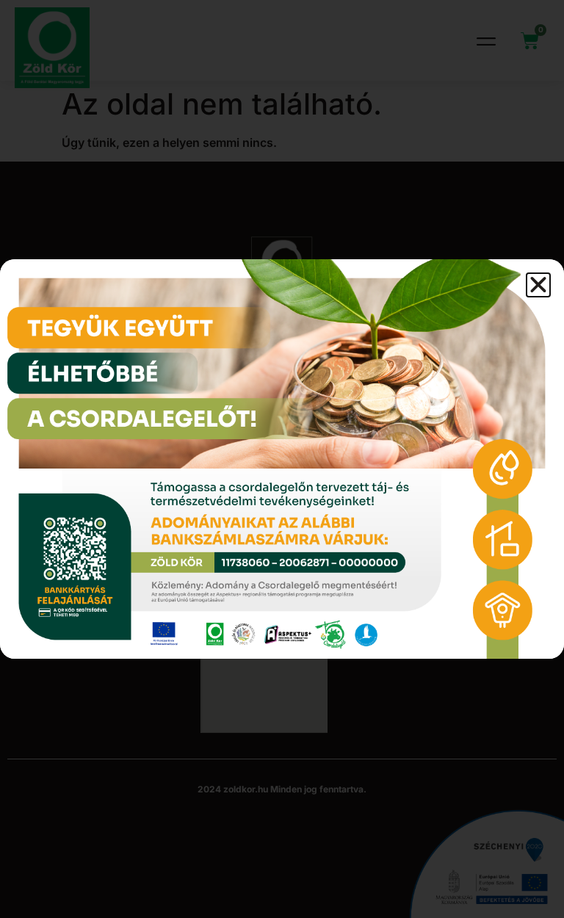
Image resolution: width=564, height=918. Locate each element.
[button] (538, 285)
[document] (282, 459)
